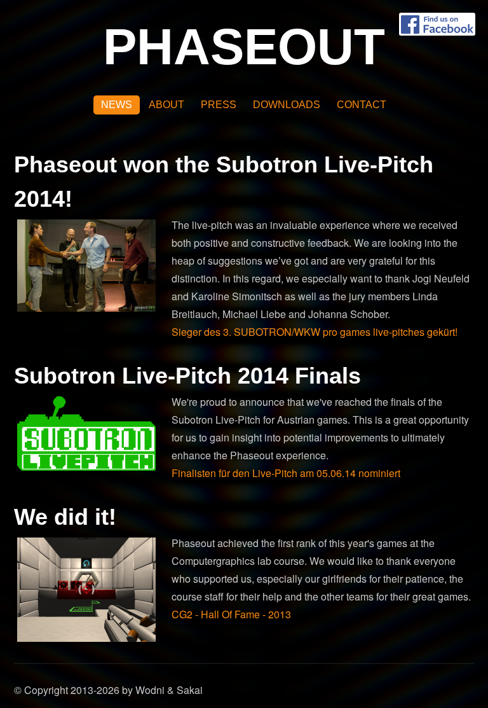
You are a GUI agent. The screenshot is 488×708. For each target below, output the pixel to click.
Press (218, 104)
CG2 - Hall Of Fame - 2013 (231, 614)
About (166, 104)
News (116, 104)
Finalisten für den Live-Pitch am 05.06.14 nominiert (286, 473)
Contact (361, 104)
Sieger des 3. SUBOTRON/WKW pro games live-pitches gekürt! (315, 331)
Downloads (286, 104)
